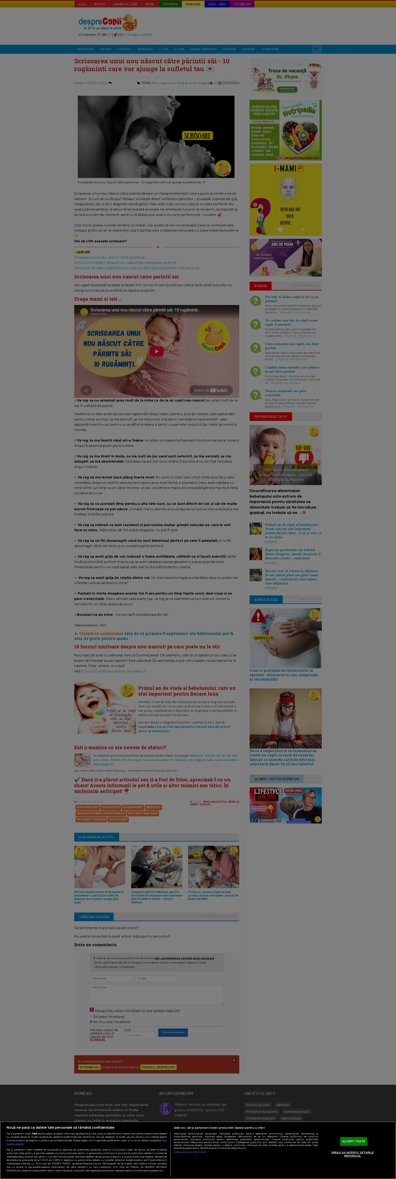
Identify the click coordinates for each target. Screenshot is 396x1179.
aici (33, 1163)
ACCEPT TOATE (353, 1141)
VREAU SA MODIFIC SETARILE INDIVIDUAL (352, 1154)
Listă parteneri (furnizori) (190, 1152)
